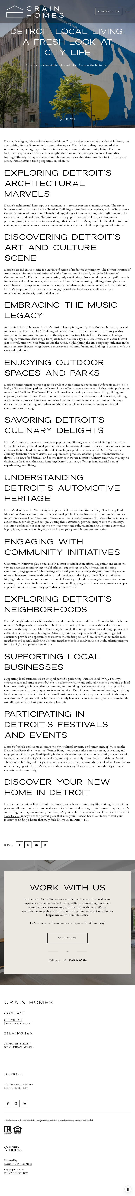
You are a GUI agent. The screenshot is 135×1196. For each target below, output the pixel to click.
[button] (67, 938)
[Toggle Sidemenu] (127, 11)
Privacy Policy (16, 1173)
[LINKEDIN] (24, 1103)
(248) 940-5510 (77, 960)
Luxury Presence (18, 1164)
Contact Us (108, 11)
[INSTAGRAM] (16, 1103)
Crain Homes (11, 816)
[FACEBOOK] (7, 1103)
